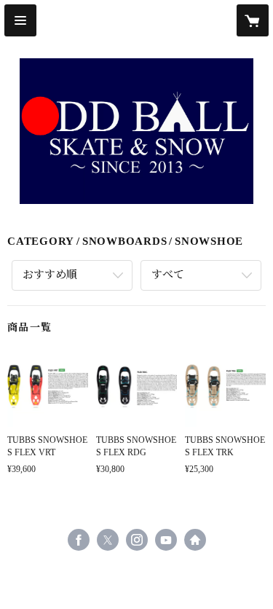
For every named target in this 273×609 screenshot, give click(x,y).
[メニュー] (20, 20)
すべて (167, 274)
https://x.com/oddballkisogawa (108, 540)
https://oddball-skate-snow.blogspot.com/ (195, 540)
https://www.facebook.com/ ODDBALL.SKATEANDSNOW (79, 540)
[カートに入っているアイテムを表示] (253, 20)
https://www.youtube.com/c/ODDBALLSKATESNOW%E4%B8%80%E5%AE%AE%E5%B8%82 (166, 540)
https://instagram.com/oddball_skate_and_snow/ (137, 540)
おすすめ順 (50, 274)
